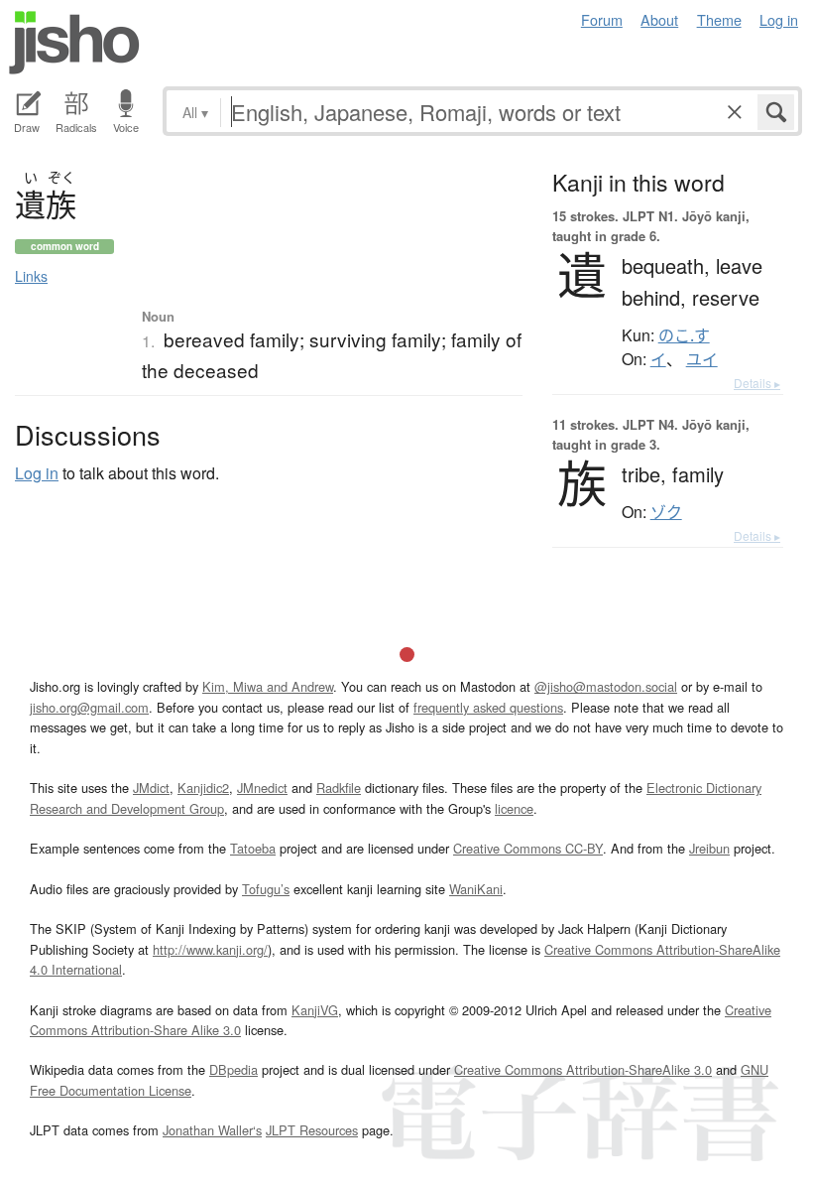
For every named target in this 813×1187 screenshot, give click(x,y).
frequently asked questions (488, 707)
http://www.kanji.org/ (210, 949)
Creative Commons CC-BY (528, 848)
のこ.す (684, 335)
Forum (602, 19)
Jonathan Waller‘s (212, 1130)
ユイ (702, 359)
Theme (719, 19)
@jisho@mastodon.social (605, 686)
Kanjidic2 (203, 787)
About (659, 19)
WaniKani (476, 888)
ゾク (666, 512)
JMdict (151, 787)
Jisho (74, 42)
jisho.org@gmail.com (89, 707)
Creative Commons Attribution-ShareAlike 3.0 (583, 1069)
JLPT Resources (312, 1130)
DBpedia (233, 1069)
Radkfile (338, 787)
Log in (778, 19)
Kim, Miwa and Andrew (267, 686)
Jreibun (709, 848)
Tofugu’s (266, 888)
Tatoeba (253, 848)
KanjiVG (314, 1009)
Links (31, 276)
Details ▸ (757, 382)
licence (514, 808)
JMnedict (262, 787)
